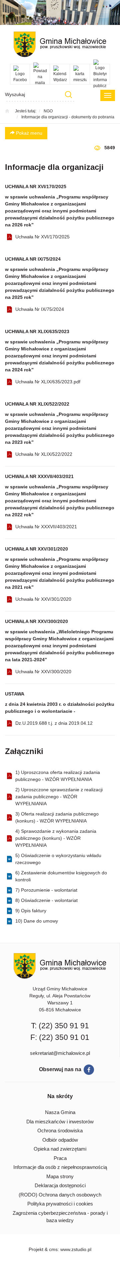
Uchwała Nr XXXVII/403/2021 (46, 526)
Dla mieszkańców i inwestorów (60, 1121)
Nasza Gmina (60, 1112)
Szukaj (68, 94)
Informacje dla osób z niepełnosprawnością (60, 1167)
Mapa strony (60, 1176)
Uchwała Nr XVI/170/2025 (42, 236)
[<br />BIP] (100, 74)
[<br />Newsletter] (40, 74)
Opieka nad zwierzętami (60, 1149)
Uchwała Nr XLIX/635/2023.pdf (47, 381)
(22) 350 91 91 (64, 1025)
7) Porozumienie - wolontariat (46, 890)
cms (53, 1249)
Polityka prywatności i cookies (60, 1203)
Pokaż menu (28, 133)
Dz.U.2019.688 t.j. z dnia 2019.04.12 (54, 723)
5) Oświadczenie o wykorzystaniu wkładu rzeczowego (58, 859)
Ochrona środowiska (60, 1130)
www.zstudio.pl (75, 1249)
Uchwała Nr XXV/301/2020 (43, 599)
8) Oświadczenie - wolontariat (46, 900)
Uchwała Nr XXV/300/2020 (43, 671)
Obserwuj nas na (60, 1069)
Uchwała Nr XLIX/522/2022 (43, 454)
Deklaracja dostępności (60, 1185)
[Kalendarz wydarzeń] (60, 74)
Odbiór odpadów (60, 1140)
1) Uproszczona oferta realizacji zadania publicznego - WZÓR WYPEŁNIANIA (57, 776)
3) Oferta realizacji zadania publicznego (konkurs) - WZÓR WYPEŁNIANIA (57, 817)
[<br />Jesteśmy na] (20, 74)
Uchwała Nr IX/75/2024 (39, 309)
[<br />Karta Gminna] (80, 74)
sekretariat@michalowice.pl (60, 1053)
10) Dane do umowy (36, 921)
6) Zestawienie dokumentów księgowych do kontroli (61, 876)
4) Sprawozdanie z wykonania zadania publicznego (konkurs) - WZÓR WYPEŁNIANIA (55, 838)
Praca (60, 1158)
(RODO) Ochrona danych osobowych (60, 1195)
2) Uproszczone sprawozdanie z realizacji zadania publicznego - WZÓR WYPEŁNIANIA (59, 796)
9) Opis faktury (30, 910)
